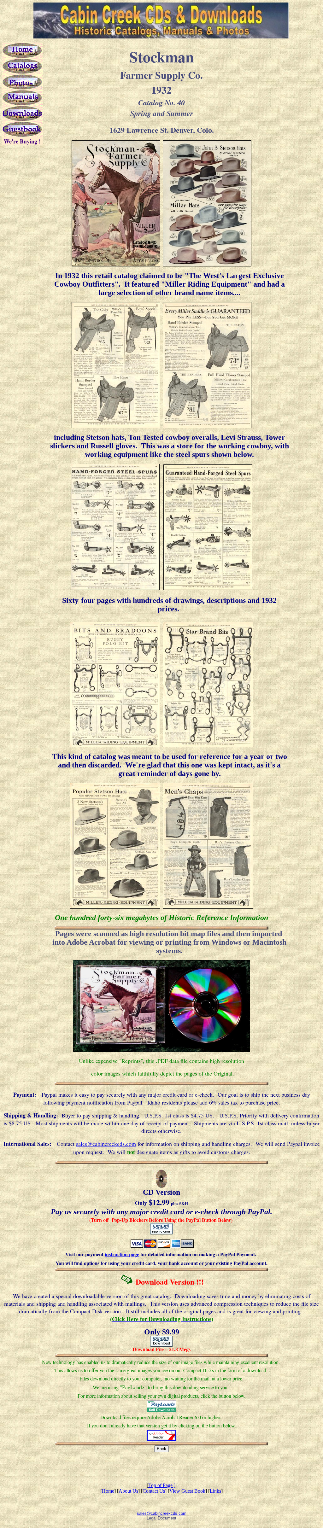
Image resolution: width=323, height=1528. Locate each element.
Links (215, 1491)
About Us (128, 1491)
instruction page (122, 1254)
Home (108, 1491)
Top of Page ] (161, 1485)
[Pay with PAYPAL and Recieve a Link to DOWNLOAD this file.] (161, 1345)
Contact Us (154, 1491)
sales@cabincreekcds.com (106, 1143)
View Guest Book (187, 1491)
